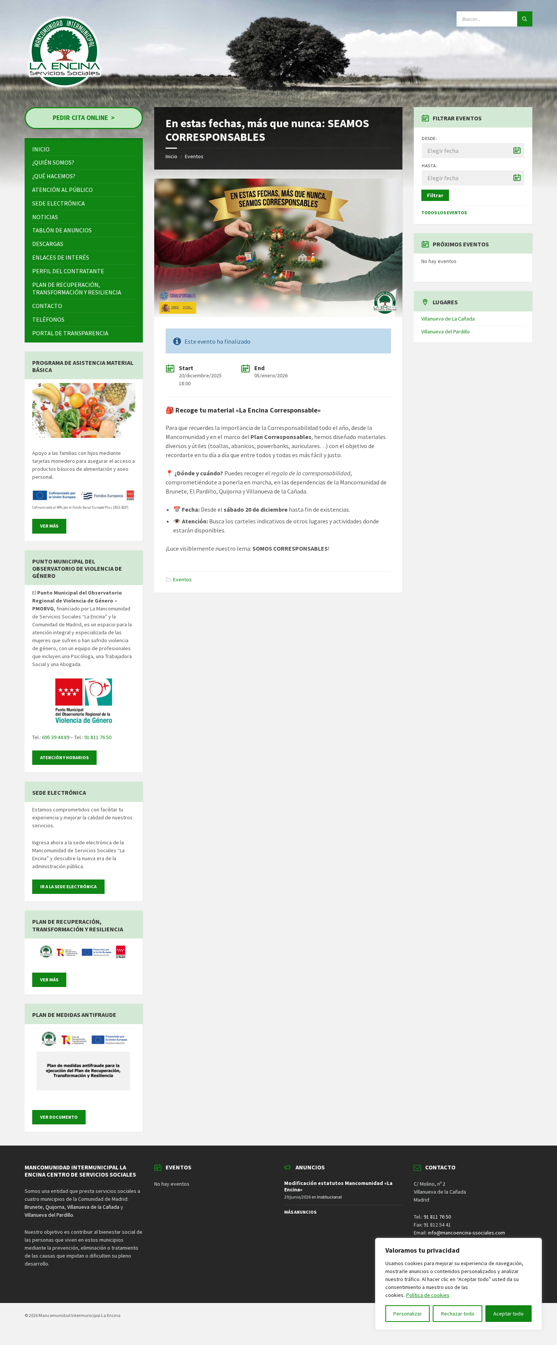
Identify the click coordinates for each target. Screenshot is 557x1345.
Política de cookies (427, 1295)
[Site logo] (65, 90)
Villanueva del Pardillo (445, 331)
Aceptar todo (508, 1313)
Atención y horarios (64, 757)
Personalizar (407, 1313)
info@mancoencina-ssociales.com (466, 1232)
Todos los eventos (444, 212)
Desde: (429, 138)
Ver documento (59, 1117)
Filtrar (435, 195)
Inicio (171, 156)
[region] (458, 1284)
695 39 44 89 (55, 737)
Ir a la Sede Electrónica (68, 886)
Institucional (329, 1197)
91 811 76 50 (97, 737)
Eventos (194, 156)
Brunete (34, 1206)
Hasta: (429, 165)
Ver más (49, 526)
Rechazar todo (457, 1313)
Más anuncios (300, 1212)
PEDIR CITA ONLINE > (84, 118)
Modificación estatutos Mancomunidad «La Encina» (338, 1186)
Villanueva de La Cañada (448, 318)
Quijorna (54, 1206)
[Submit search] (524, 18)
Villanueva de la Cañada (93, 1206)
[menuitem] (83, 149)
